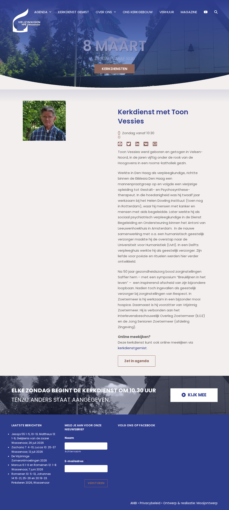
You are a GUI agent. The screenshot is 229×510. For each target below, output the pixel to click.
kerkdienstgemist (132, 348)
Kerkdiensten (114, 68)
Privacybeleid (150, 503)
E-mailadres (76, 461)
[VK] (146, 144)
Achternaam (73, 451)
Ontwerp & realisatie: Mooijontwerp (190, 503)
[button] (216, 12)
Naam (69, 438)
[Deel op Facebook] (120, 144)
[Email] (155, 144)
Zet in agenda (136, 361)
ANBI (133, 503)
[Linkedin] (137, 144)
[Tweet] (129, 144)
